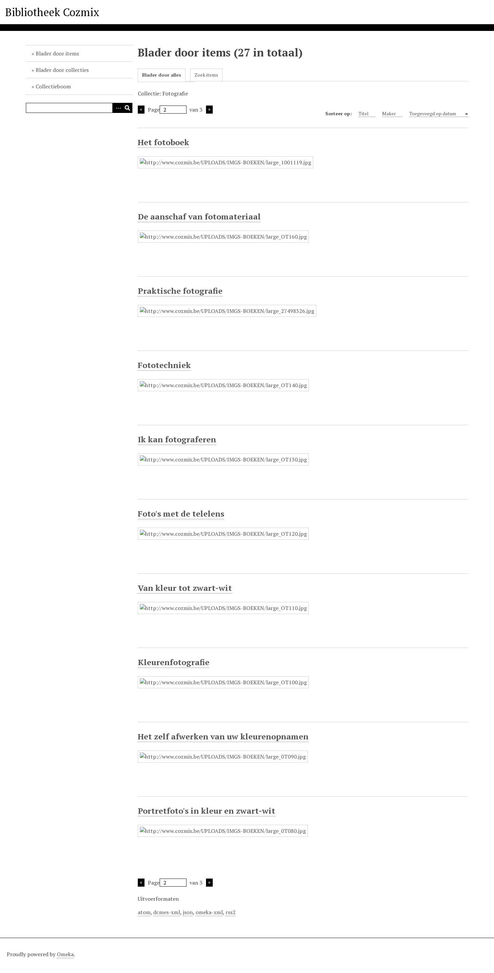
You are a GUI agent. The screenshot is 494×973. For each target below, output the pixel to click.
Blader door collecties (62, 70)
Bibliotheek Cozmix (52, 12)
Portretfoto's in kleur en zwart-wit (206, 810)
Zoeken (127, 108)
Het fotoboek (163, 142)
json (188, 912)
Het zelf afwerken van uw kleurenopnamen (223, 736)
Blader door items (57, 53)
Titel (364, 113)
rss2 (230, 912)
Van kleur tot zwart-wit (185, 587)
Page (154, 109)
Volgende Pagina (209, 110)
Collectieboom (53, 86)
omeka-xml (209, 912)
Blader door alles (161, 75)
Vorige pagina (141, 110)
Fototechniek (164, 365)
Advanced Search (117, 108)
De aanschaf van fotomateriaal (199, 216)
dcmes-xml (166, 912)
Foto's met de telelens (181, 513)
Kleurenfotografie (173, 662)
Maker (389, 113)
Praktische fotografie (180, 290)
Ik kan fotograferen (177, 439)
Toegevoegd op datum (433, 113)
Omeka (65, 954)
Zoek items (206, 75)
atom (144, 912)
